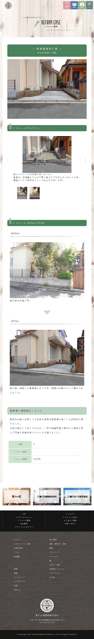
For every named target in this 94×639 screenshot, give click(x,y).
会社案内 (24, 524)
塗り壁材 (53, 540)
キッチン (17, 540)
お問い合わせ (70, 524)
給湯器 (16, 556)
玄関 (16, 586)
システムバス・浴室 (22, 544)
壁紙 (51, 548)
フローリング (54, 552)
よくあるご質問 (70, 520)
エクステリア (19, 581)
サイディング (19, 577)
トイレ (16, 552)
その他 (52, 577)
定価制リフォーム (56, 569)
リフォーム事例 (24, 520)
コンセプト (70, 514)
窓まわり (17, 590)
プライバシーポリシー (24, 527)
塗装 (16, 569)
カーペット (54, 556)
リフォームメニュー (24, 517)
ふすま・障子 (54, 565)
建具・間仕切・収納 (57, 544)
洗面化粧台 (18, 548)
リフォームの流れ (70, 517)
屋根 (16, 573)
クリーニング (54, 573)
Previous (5, 159)
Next (85, 159)
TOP (24, 514)
